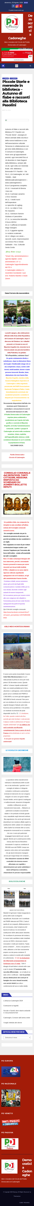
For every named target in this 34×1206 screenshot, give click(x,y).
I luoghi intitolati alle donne (12, 1022)
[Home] (3, 65)
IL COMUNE (5, 78)
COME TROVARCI (24, 1202)
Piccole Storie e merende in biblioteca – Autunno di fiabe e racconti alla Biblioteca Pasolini (16, 93)
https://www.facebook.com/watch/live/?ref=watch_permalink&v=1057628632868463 (16, 615)
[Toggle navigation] (16, 66)
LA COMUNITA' (13, 78)
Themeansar (17, 1196)
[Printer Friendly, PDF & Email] (13, 251)
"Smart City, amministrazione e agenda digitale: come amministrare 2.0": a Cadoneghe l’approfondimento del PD (16, 261)
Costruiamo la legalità (10, 1005)
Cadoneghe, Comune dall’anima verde (16, 1017)
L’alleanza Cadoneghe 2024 (13, 1001)
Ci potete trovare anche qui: (16, 10)
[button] (30, 65)
